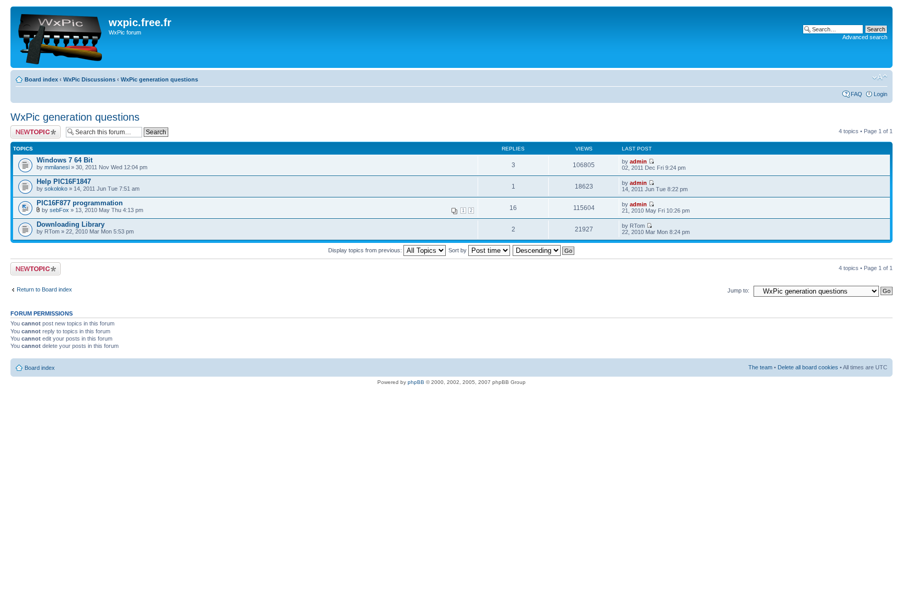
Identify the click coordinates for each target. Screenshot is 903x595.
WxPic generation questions (159, 79)
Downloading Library (71, 224)
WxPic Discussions (89, 79)
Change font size (879, 77)
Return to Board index (44, 289)
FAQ (856, 94)
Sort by (458, 250)
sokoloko (55, 188)
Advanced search (864, 37)
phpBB (416, 382)
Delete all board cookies (808, 367)
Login (880, 94)
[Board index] (61, 37)
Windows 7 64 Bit (64, 160)
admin (638, 161)
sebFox (59, 210)
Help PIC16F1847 (64, 181)
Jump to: (738, 290)
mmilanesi (57, 167)
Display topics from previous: (365, 250)
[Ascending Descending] (544, 250)
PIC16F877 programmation (80, 203)
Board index (41, 79)
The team (760, 367)
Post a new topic (31, 128)
